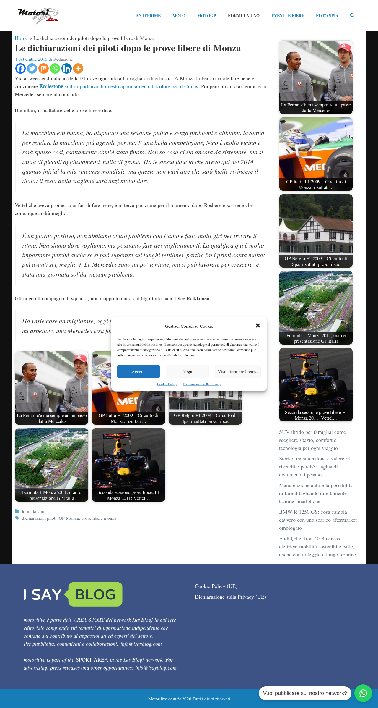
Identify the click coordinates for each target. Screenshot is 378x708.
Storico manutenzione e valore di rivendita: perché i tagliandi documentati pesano (314, 466)
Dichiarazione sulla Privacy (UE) (230, 596)
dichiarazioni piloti (39, 518)
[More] (78, 68)
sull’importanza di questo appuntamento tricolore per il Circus (118, 86)
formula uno (33, 511)
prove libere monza (98, 518)
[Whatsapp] (55, 68)
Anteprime (148, 15)
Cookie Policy (167, 384)
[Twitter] (32, 68)
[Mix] (43, 68)
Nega (187, 371)
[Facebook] (20, 68)
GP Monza (69, 518)
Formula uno (244, 15)
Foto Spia (327, 15)
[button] (258, 326)
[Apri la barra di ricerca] (352, 16)
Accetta (139, 371)
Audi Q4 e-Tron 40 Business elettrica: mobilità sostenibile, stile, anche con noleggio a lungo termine (317, 546)
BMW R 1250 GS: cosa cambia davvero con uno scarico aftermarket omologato (318, 519)
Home (21, 37)
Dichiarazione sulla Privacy (202, 384)
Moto (178, 15)
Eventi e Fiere (287, 15)
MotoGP (206, 15)
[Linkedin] (66, 68)
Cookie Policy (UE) (216, 585)
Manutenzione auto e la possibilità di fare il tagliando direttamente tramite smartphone (316, 493)
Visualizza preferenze (238, 371)
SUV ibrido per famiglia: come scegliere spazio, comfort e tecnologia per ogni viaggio (312, 439)
